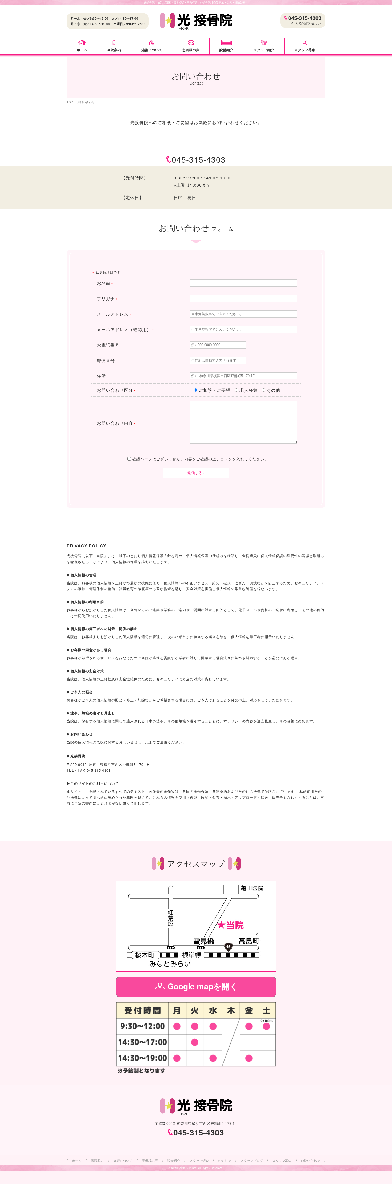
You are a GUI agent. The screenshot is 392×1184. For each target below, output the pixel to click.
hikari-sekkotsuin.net (183, 1168)
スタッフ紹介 (264, 49)
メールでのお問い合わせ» (305, 23)
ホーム (82, 49)
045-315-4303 (304, 18)
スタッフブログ (252, 1160)
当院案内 (114, 49)
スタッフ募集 (304, 49)
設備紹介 (226, 49)
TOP (70, 102)
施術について (151, 49)
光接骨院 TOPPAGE (196, 21)
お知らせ (224, 1160)
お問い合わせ (310, 1160)
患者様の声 (190, 49)
